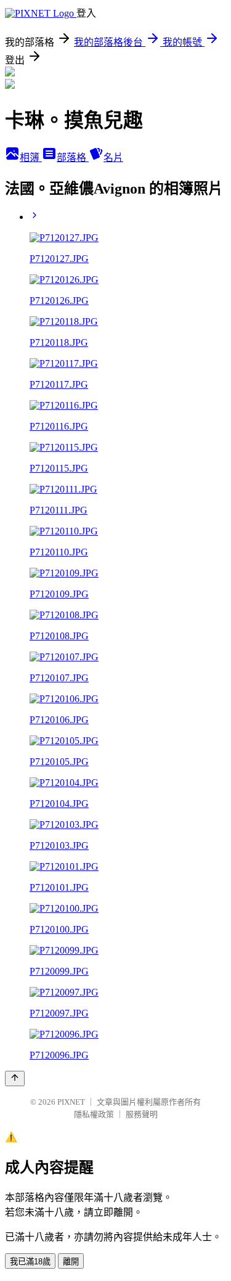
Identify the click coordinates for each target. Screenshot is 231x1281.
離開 (71, 1261)
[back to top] (15, 1078)
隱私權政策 (94, 1114)
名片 (113, 157)
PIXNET (71, 1102)
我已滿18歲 (30, 1261)
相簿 (31, 157)
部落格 (73, 157)
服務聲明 (142, 1114)
